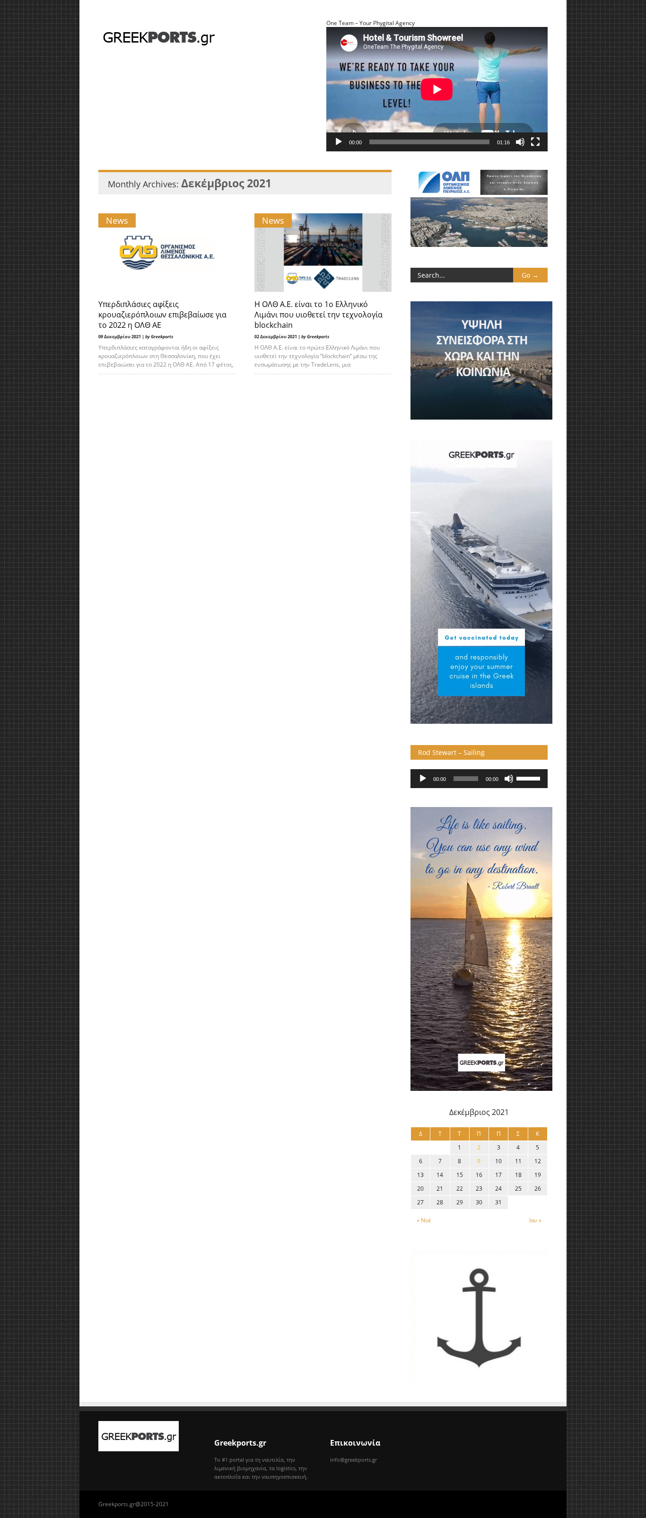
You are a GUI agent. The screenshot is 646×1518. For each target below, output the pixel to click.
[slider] (529, 777)
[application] (479, 778)
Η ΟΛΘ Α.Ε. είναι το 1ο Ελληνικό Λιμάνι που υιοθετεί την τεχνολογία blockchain (318, 314)
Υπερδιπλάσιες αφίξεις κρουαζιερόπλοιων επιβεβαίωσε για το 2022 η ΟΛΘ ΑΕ (162, 314)
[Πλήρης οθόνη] (535, 142)
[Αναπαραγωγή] (338, 142)
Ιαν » (535, 1220)
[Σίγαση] (520, 142)
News (117, 220)
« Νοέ (424, 1220)
